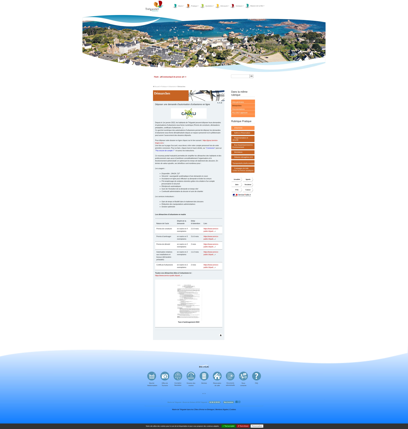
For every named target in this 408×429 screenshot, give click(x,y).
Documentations (238, 109)
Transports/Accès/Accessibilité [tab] (243, 163)
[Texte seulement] (221, 103)
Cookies (233, 409)
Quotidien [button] (209, 6)
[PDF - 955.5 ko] (188, 302)
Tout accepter (229, 426)
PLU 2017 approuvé (239, 113)
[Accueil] (154, 6)
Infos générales (238, 102)
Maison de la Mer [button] (256, 6)
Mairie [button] (180, 6)
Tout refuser (243, 426)
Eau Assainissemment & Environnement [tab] (242, 146)
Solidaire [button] (238, 6)
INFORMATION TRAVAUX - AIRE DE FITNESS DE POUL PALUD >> (186, 77)
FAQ (236, 190)
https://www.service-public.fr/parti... (168, 275)
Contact (248, 190)
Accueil (156, 86)
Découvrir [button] (224, 6)
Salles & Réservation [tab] (242, 133)
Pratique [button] (194, 6)
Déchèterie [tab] (238, 152)
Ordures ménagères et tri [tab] (243, 157)
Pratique (164, 86)
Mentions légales (221, 409)
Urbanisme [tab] (238, 128)
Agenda (248, 179)
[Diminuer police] (220, 103)
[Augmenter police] (218, 103)
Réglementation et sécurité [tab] (240, 139)
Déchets (204, 383)
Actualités (237, 179)
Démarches (237, 106)
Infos (236, 184)
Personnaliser (257, 426)
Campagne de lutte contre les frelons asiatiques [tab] (243, 169)
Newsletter (248, 184)
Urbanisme (172, 86)
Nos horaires (228, 402)
